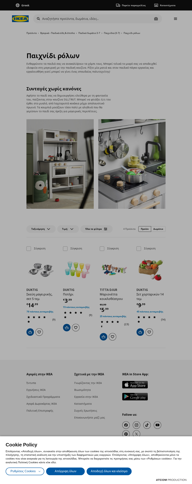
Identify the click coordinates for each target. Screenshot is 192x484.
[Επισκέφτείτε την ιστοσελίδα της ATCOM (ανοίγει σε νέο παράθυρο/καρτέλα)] (171, 480)
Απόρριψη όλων (65, 471)
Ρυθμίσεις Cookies (23, 471)
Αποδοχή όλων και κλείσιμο (109, 471)
